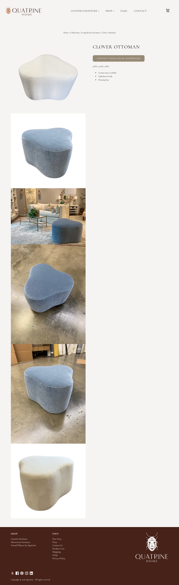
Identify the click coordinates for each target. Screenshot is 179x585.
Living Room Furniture (90, 32)
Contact (140, 10)
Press (54, 542)
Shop (108, 10)
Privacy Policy (58, 558)
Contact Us (57, 545)
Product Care (58, 548)
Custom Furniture (84, 10)
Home (66, 32)
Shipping (56, 552)
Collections (75, 32)
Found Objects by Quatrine (23, 545)
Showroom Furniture (20, 542)
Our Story (57, 539)
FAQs (124, 10)
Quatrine (29, 579)
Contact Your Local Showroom (118, 58)
